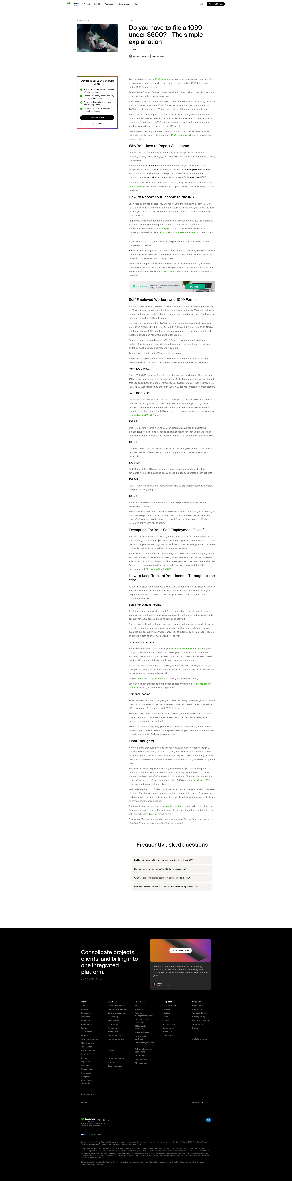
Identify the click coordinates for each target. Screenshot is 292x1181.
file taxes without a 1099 (158, 569)
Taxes (131, 20)
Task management (89, 1039)
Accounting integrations (86, 1081)
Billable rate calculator (140, 1027)
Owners (111, 1050)
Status (195, 1028)
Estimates (85, 1016)
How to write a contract (141, 1037)
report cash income (139, 186)
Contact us (197, 1009)
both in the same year (158, 228)
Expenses (85, 1061)
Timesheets (86, 1047)
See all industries (116, 1039)
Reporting (85, 1054)
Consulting (113, 1016)
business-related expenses (185, 648)
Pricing (135, 4)
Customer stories (122, 4)
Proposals (85, 1020)
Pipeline (84, 1009)
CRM (83, 1005)
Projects (85, 1035)
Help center (197, 1005)
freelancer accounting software (167, 806)
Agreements (86, 1024)
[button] (87, 4)
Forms (84, 1028)
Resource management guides (144, 1014)
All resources (141, 1063)
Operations (113, 1062)
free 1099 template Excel (150, 678)
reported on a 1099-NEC (141, 415)
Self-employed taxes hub (144, 1044)
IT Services (113, 1024)
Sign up (153, 814)
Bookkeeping (87, 1069)
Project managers (116, 1058)
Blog (137, 1005)
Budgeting (86, 1076)
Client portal (86, 1031)
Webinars (139, 1009)
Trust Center (198, 1024)
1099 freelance (163, 79)
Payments (85, 1065)
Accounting (113, 1028)
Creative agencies (116, 1005)
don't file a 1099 (171, 271)
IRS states (138, 165)
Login (201, 4)
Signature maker (142, 1032)
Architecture (114, 1031)
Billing (84, 1058)
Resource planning (89, 1050)
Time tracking (87, 1043)
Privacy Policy (198, 1016)
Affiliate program (199, 1039)
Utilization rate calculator (141, 1020)
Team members (115, 1066)
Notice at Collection (201, 1020)
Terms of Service (200, 1013)
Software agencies (116, 1013)
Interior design (114, 1035)
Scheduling (86, 1013)
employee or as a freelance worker (178, 232)
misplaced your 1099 (199, 780)
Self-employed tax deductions (143, 1050)
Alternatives (140, 1055)
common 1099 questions (174, 135)
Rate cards (86, 1073)
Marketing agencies (117, 1009)
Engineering (113, 1020)
